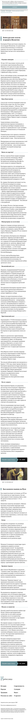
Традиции (4, 692)
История (3, 686)
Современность (19, 686)
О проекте (17, 696)
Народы (3, 689)
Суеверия (17, 689)
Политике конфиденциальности (10, 4)
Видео (16, 692)
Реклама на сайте (6, 696)
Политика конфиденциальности (8, 705)
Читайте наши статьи (13, 460)
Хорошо (14, 7)
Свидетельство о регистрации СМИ (9, 702)
